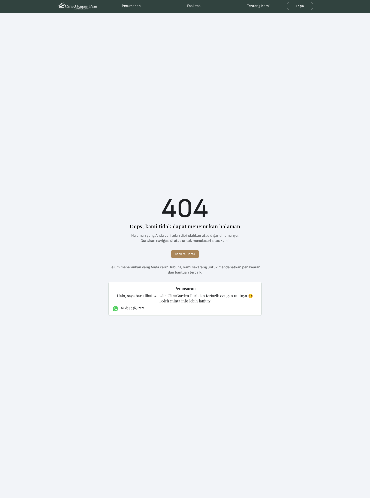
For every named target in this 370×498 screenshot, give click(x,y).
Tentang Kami (258, 6)
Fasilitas (193, 6)
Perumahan (131, 6)
